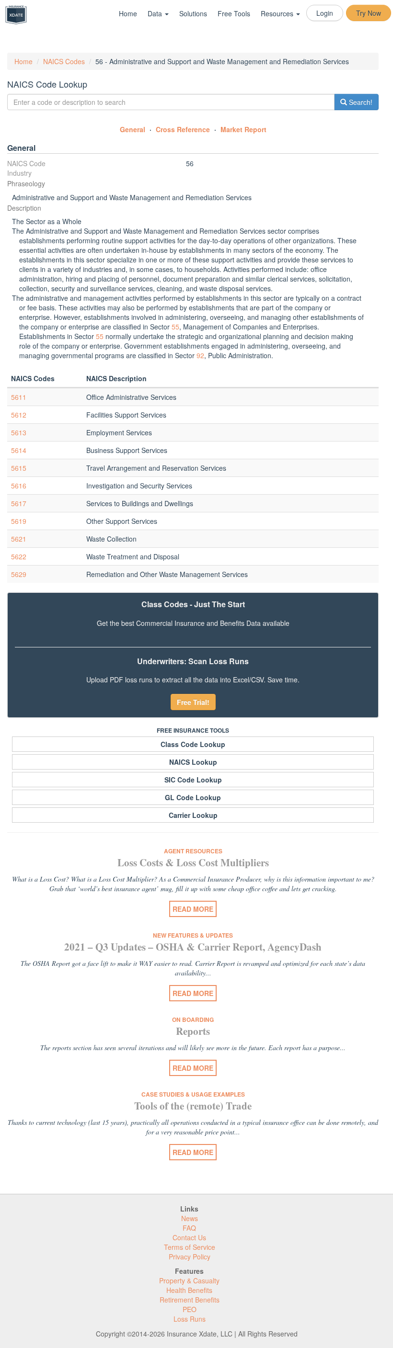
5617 (18, 503)
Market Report (243, 129)
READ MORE (193, 909)
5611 (18, 397)
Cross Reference (183, 129)
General (132, 129)
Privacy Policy (189, 1256)
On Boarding (193, 1019)
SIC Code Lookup (193, 779)
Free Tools (234, 13)
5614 (18, 450)
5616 (18, 485)
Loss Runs (189, 1319)
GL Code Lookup (193, 797)
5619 (18, 521)
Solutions (193, 13)
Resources (278, 13)
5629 (18, 574)
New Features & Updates (193, 935)
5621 (18, 539)
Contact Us (189, 1237)
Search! (359, 102)
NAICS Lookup (193, 762)
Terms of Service (189, 1247)
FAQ (189, 1228)
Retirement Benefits (190, 1299)
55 (175, 326)
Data (156, 13)
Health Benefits (189, 1290)
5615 (18, 468)
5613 (18, 432)
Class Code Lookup (193, 744)
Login (324, 13)
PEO (189, 1309)
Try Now (368, 13)
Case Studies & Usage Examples (193, 1094)
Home (128, 13)
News (189, 1218)
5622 (18, 556)
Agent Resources (193, 851)
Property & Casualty (189, 1280)
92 (200, 355)
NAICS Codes (64, 61)
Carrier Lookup (193, 815)
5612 (18, 414)
